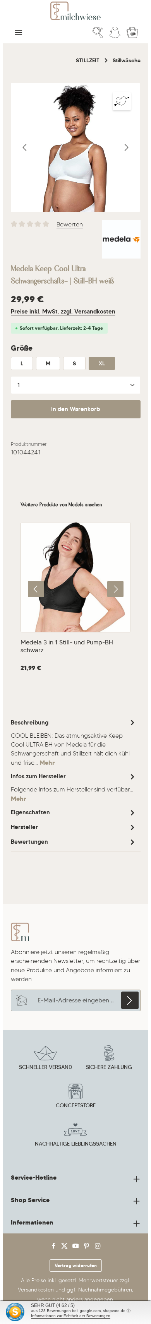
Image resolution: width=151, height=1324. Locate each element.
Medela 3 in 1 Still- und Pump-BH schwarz (67, 646)
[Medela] (121, 239)
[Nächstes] (126, 147)
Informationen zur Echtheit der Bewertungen (70, 1316)
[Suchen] (98, 32)
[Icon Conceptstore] (75, 1097)
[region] (75, 147)
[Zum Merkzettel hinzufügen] (122, 101)
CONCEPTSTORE (76, 1105)
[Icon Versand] (45, 1058)
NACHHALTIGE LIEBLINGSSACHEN (76, 1143)
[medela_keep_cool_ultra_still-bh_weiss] (75, 147)
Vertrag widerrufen (76, 1265)
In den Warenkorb (75, 409)
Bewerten (70, 224)
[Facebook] (54, 1247)
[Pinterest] (87, 1247)
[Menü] (18, 32)
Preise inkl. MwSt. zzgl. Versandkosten (63, 311)
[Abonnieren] (130, 1000)
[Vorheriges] (25, 147)
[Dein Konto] (115, 32)
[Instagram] (97, 1247)
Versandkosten (36, 1289)
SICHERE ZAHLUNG (109, 1067)
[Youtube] (76, 1247)
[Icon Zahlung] (109, 1058)
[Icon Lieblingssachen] (75, 1135)
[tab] (74, 742)
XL (102, 363)
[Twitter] (65, 1247)
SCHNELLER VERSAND (45, 1067)
